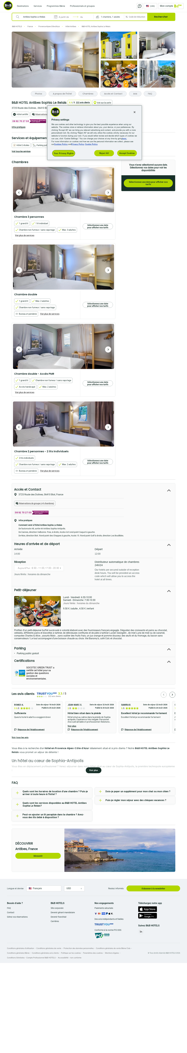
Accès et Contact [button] (27, 489)
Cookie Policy (91, 144)
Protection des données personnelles (79, 948)
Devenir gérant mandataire (63, 912)
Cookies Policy (61, 144)
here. (124, 138)
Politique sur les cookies (71, 953)
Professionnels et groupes (82, 6)
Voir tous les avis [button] (20, 737)
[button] (108, 16)
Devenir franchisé (58, 917)
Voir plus (72, 726)
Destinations (23, 6)
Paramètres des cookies (93, 953)
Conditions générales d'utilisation (20, 948)
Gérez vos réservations (17, 917)
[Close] (134, 112)
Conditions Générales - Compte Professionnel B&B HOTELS (31, 958)
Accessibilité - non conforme (69, 958)
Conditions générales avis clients (45, 953)
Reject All (104, 153)
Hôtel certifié (22, 114)
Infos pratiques (18, 127)
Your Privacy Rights (63, 153)
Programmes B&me (56, 6)
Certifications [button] (24, 661)
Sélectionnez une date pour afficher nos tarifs (148, 183)
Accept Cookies (127, 153)
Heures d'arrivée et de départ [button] (37, 544)
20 (169, 82)
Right (108, 192)
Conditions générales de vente (48, 948)
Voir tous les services (21, 151)
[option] (63, 189)
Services (38, 6)
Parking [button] (20, 648)
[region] (94, 132)
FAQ (9, 908)
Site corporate (57, 908)
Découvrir (38, 856)
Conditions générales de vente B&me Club (113, 948)
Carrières (55, 921)
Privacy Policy (77, 144)
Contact (10, 912)
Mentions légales (112, 953)
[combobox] (34, 16)
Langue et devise (15, 888)
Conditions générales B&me (18, 953)
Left (19, 192)
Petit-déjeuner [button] (25, 590)
